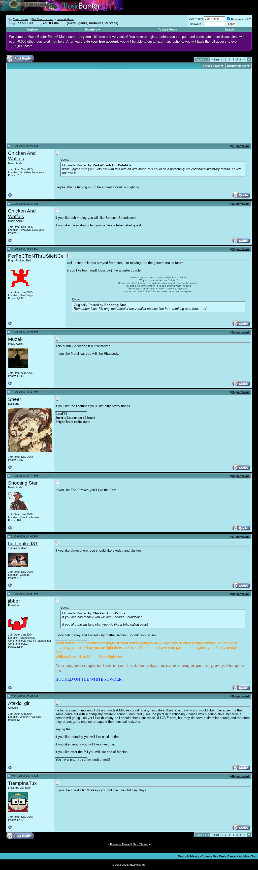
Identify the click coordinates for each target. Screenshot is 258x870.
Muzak (15, 339)
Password (195, 23)
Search (229, 29)
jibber (14, 601)
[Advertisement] (50, 106)
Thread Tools (211, 65)
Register (32, 29)
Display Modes (236, 65)
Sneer (14, 399)
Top (253, 856)
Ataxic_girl (19, 703)
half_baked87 (23, 543)
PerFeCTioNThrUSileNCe (36, 256)
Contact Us (209, 856)
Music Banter (20, 19)
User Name (196, 18)
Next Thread (140, 844)
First (215, 59)
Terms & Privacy (188, 856)
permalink (242, 145)
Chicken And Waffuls (22, 156)
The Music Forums (42, 19)
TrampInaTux (22, 783)
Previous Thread (120, 844)
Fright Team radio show (72, 422)
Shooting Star (23, 483)
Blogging (91, 29)
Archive (244, 856)
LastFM (61, 413)
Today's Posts (167, 29)
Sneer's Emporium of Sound (75, 417)
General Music (65, 19)
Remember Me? (241, 19)
